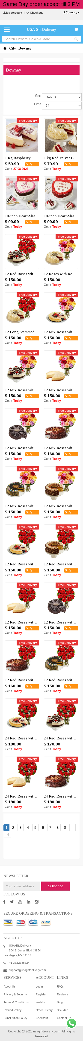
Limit (38, 104)
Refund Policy (12, 1010)
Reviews (62, 994)
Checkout (36, 12)
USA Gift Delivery (41, 29)
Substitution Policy (15, 1018)
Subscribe (55, 886)
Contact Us (64, 1018)
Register (41, 994)
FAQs (60, 986)
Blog (60, 1002)
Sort (38, 96)
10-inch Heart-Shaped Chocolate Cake (36, 216)
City (12, 48)
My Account (14, 12)
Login (39, 986)
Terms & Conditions (16, 1002)
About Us (9, 986)
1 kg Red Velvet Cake (61, 158)
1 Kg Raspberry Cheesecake (28, 158)
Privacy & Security (15, 994)
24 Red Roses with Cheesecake (30, 796)
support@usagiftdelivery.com (27, 970)
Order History (44, 1010)
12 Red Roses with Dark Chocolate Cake (38, 680)
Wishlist (41, 1002)
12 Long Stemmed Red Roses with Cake (38, 332)
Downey (25, 48)
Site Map (62, 1010)
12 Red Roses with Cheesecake (30, 622)
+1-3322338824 (19, 962)
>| (7, 834)
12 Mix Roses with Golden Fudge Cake (37, 506)
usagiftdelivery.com (46, 1031)
